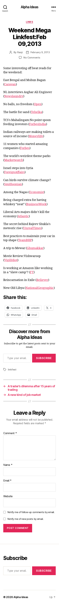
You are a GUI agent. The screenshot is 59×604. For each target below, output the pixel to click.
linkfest (12, 369)
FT (32, 272)
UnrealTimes (32, 228)
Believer (42, 280)
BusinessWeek (36, 204)
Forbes (25, 148)
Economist (36, 192)
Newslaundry (13, 96)
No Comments (31, 57)
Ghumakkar (35, 248)
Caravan (10, 84)
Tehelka (36, 112)
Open (37, 104)
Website (8, 496)
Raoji (20, 52)
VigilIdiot (10, 260)
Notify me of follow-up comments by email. (31, 512)
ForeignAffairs (14, 172)
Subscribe (44, 358)
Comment (10, 433)
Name (7, 465)
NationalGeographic (40, 288)
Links (29, 21)
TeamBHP (25, 240)
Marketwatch (13, 160)
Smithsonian (13, 184)
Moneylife (36, 136)
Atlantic (23, 216)
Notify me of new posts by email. (25, 518)
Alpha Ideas (29, 7)
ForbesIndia (37, 124)
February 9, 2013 (40, 52)
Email (7, 480)
